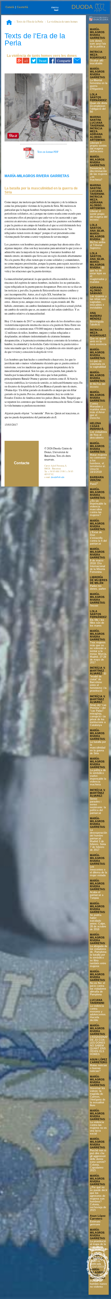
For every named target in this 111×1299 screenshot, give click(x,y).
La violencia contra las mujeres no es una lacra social (98, 1128)
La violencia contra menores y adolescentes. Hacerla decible (98, 1013)
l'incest (94, 605)
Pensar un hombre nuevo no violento (98, 1284)
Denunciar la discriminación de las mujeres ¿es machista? (98, 174)
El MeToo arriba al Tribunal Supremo (97, 243)
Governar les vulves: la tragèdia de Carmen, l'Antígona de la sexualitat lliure (97, 1097)
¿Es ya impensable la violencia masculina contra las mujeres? (98, 508)
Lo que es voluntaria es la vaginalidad (98, 364)
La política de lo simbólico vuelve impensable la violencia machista (98, 777)
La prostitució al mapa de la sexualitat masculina (98, 1245)
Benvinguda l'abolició (97, 323)
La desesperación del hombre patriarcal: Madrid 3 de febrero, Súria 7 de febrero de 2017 (98, 839)
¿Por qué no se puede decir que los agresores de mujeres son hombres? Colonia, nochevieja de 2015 (98, 1199)
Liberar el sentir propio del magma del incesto (98, 215)
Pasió (94, 484)
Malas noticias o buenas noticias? (98, 1068)
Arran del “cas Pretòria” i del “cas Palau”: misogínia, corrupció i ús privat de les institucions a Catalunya (98, 715)
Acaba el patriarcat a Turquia (96, 895)
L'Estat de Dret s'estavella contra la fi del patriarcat (98, 538)
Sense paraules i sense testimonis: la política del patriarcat (98, 805)
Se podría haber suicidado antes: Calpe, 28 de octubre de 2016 (98, 922)
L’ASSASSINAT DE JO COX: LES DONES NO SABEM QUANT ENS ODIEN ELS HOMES (99, 1046)
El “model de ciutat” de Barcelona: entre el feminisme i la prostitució (98, 682)
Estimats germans (95, 1223)
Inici (9, 23)
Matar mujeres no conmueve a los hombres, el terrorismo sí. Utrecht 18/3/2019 (98, 463)
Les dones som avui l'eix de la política (98, 43)
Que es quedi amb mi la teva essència (98, 341)
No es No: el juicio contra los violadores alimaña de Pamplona (98, 989)
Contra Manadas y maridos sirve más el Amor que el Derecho (98, 410)
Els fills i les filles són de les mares (97, 623)
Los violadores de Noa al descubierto (98, 435)
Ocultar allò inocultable (96, 62)
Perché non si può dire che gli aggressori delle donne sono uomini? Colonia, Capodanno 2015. (98, 1160)
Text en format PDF (47, 152)
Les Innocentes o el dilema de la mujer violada (98, 871)
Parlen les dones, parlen (98, 587)
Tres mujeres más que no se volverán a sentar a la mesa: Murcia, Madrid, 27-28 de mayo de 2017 (98, 652)
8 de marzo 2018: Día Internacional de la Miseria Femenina (97, 566)
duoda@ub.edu (57, 477)
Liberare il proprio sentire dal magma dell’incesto (98, 147)
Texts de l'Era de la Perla (30, 21)
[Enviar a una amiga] (77, 60)
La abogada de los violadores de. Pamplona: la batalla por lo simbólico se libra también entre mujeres (98, 956)
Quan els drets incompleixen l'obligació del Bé (98, 107)
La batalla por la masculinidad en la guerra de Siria (98, 747)
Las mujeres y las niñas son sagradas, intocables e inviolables (98, 302)
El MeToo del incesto (97, 385)
